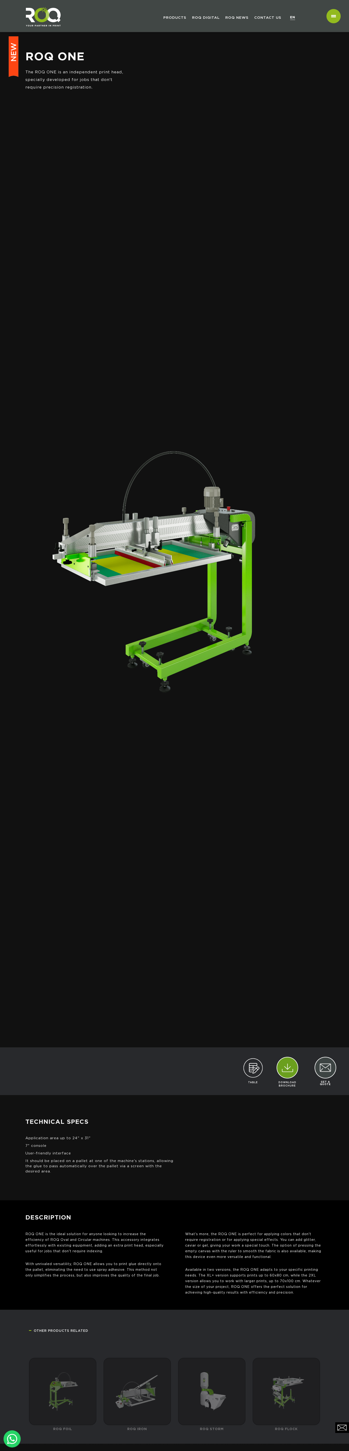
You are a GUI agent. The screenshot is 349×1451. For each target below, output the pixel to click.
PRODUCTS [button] (174, 17)
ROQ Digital (206, 17)
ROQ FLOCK (286, 1414)
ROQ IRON (137, 1414)
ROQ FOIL (62, 1414)
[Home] (41, 6)
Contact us (267, 17)
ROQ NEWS (237, 17)
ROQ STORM (212, 1414)
